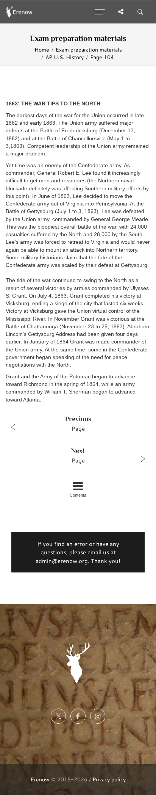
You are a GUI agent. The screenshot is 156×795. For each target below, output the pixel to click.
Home (41, 49)
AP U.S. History (64, 57)
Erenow (40, 779)
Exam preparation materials (89, 49)
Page (78, 423)
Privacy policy (109, 779)
